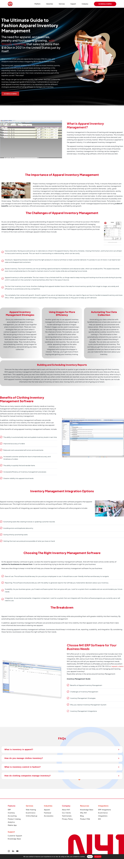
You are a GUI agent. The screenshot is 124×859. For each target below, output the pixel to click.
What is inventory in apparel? (18, 749)
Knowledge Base (14, 839)
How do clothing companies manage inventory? (27, 775)
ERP (9, 810)
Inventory (11, 813)
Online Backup (31, 816)
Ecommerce (30, 813)
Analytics (11, 822)
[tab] (62, 749)
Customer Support (15, 836)
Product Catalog (14, 819)
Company (85, 4)
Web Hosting (31, 810)
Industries (49, 4)
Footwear (47, 813)
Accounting (12, 816)
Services (62, 4)
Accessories (48, 816)
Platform (37, 4)
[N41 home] (96, 831)
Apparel (47, 810)
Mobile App (12, 825)
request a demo (117, 666)
